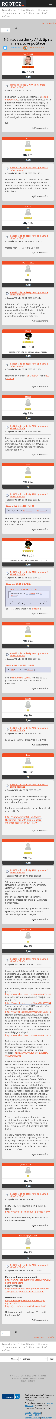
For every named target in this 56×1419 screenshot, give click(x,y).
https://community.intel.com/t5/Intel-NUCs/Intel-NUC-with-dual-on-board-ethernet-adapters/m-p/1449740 (23, 819)
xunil (28, 138)
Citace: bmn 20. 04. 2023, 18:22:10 (19, 584)
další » (53, 23)
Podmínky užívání (32, 1415)
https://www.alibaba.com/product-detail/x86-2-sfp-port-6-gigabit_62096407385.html (27, 1290)
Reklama (37, 1412)
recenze (35, 375)
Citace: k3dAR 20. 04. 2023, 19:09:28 (20, 665)
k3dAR (28, 331)
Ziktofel (28, 206)
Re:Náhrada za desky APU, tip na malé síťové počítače (29, 168)
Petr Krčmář (28, 54)
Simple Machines (39, 1376)
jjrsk (28, 755)
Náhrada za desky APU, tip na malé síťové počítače (27, 85)
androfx (28, 698)
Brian (41, 1378)
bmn (28, 464)
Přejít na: (14, 1359)
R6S (47, 375)
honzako (28, 841)
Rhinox (28, 396)
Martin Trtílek (28, 263)
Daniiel (25, 1378)
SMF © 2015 (26, 1376)
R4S (11, 608)
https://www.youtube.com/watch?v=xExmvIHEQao (26, 1054)
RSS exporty (46, 1417)
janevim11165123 (28, 929)
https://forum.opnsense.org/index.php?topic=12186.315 (25, 1302)
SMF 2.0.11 (14, 1376)
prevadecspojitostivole (28, 1235)
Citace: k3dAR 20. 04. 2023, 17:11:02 (20, 506)
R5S (27, 375)
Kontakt (28, 1412)
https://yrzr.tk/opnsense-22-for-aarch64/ (25, 1306)
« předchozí (45, 23)
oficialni (36, 608)
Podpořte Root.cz (32, 1417)
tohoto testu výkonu (21, 677)
